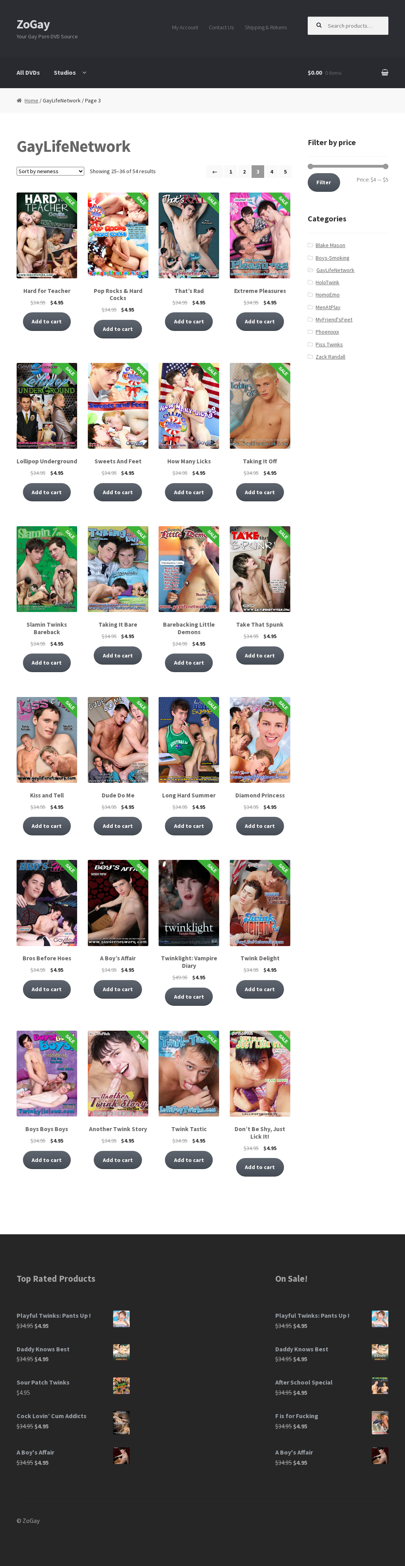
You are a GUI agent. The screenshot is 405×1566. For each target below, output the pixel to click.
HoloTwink (327, 282)
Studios (65, 72)
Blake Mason (330, 245)
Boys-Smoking (333, 257)
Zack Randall (330, 356)
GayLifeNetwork (335, 270)
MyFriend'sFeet (334, 319)
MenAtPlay (328, 307)
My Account (185, 27)
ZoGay (33, 24)
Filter (323, 182)
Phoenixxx (327, 331)
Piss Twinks (329, 344)
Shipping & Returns (266, 27)
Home (31, 100)
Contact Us (221, 27)
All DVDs (28, 72)
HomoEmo (328, 294)
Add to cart (47, 321)
